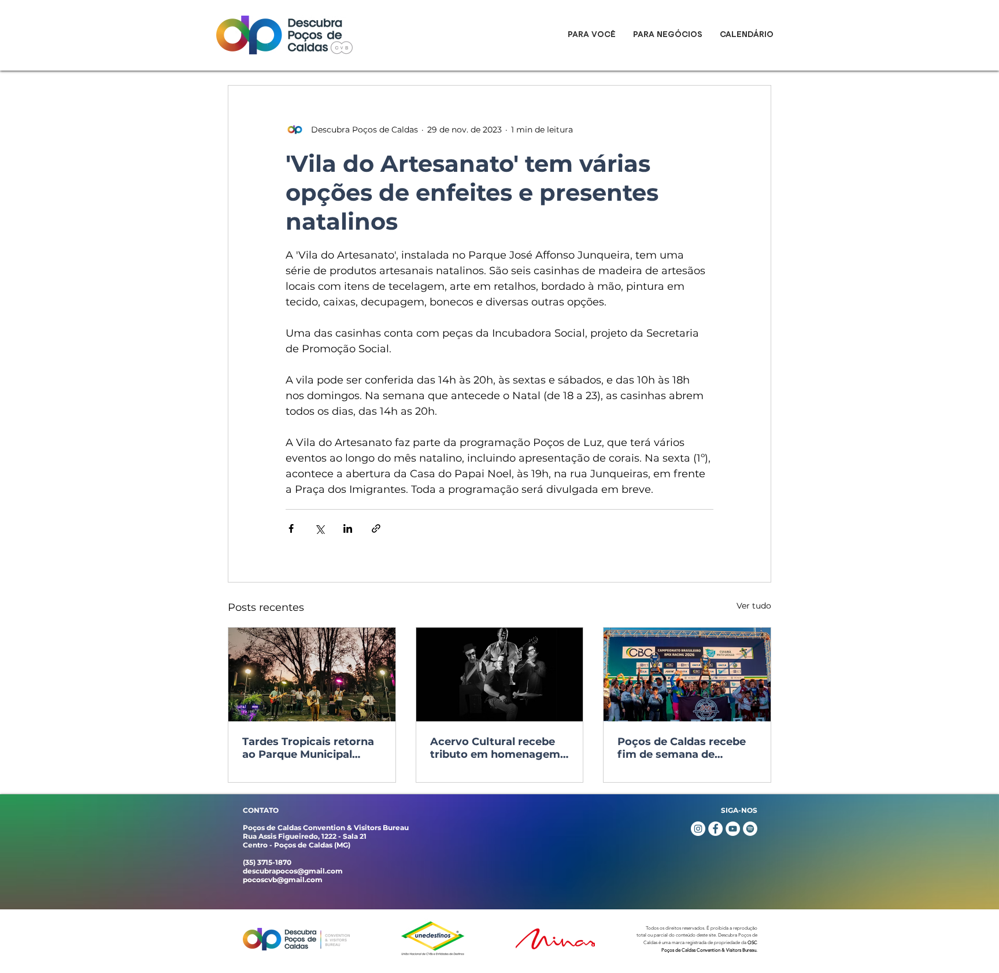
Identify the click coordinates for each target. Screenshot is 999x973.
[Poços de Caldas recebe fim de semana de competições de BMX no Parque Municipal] (687, 674)
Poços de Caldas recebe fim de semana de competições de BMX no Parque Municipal (683, 748)
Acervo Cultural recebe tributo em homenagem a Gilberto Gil (495, 748)
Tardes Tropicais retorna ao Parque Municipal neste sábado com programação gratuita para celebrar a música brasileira (308, 748)
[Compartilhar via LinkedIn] (347, 528)
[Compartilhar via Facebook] (291, 528)
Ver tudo (754, 605)
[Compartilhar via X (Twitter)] (319, 528)
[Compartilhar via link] (376, 528)
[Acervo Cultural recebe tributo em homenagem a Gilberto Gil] (499, 674)
